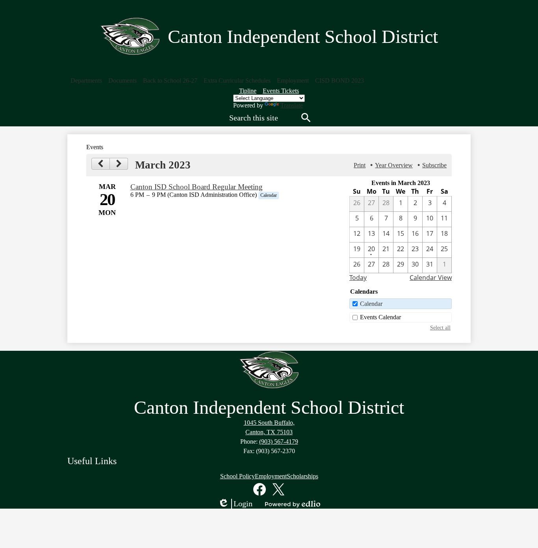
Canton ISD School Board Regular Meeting (196, 187)
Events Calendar (380, 317)
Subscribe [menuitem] (434, 165)
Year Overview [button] (394, 165)
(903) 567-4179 (278, 441)
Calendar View (431, 277)
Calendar (371, 303)
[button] (86, 80)
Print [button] (359, 165)
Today (358, 277)
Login (235, 504)
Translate (291, 105)
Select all (440, 327)
